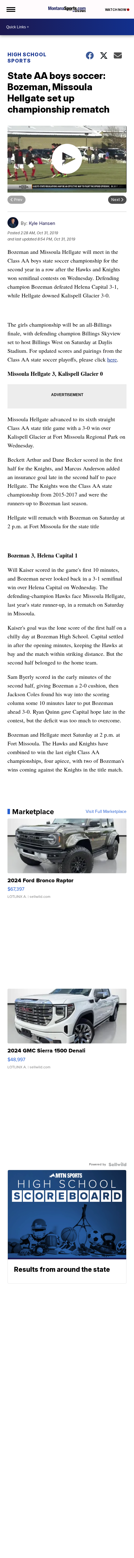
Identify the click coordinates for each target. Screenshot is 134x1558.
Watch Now (116, 10)
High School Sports (26, 57)
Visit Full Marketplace (106, 811)
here (112, 359)
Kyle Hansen (42, 223)
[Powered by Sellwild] (117, 1164)
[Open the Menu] (10, 9)
